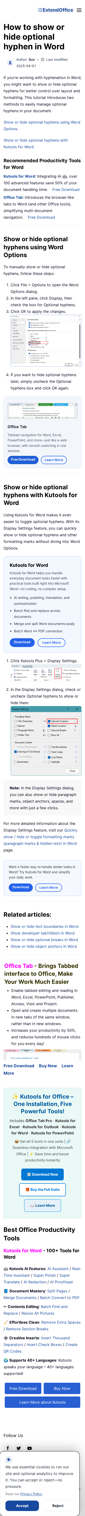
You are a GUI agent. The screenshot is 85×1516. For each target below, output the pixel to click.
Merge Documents (20, 1297)
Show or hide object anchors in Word (44, 946)
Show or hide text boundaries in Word (44, 926)
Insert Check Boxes (44, 1344)
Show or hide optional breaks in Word (44, 939)
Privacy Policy (31, 1494)
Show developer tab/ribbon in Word (43, 932)
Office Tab (13, 197)
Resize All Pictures (37, 1313)
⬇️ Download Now (42, 1174)
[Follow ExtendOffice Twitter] (18, 1447)
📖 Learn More (42, 1205)
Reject (58, 1505)
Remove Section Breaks (27, 1328)
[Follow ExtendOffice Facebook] (8, 1447)
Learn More (54, 460)
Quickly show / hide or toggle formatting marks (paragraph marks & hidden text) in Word (40, 836)
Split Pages (57, 1290)
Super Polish (45, 1275)
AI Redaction (35, 1281)
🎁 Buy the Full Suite (42, 1189)
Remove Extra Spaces (61, 1322)
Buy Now (48, 1065)
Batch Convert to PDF (60, 1297)
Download (22, 642)
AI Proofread (61, 1281)
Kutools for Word (19, 176)
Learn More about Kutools (42, 1402)
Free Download (66, 189)
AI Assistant (57, 1268)
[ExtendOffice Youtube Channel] (29, 1447)
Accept (22, 1505)
